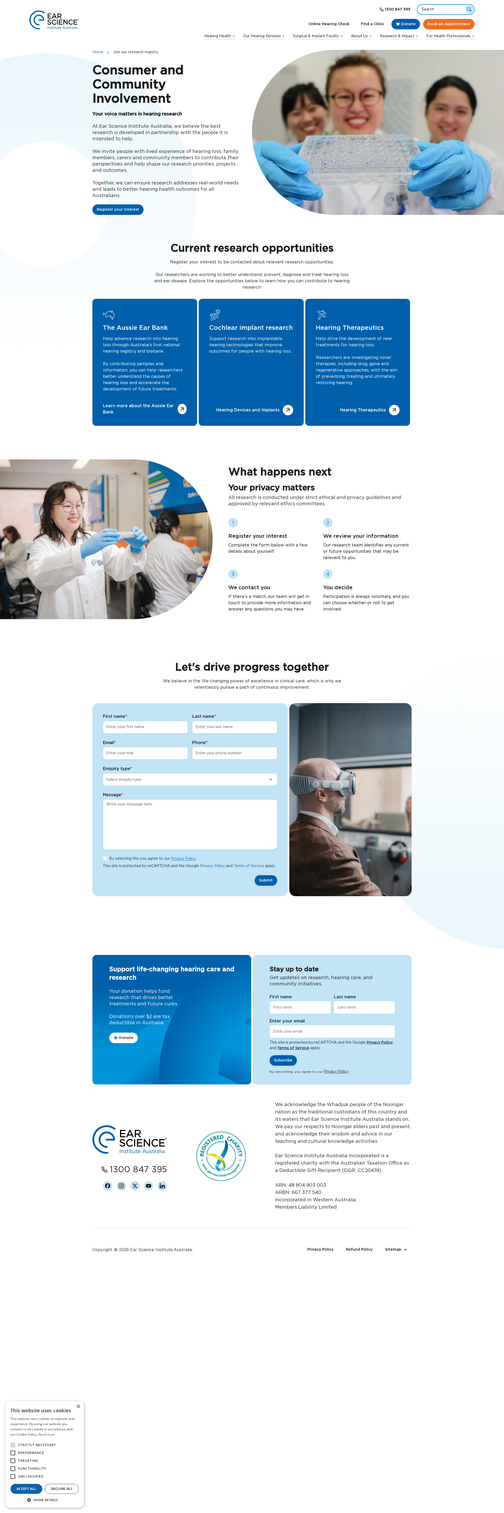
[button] (44, 1500)
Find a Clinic (372, 24)
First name (115, 716)
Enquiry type (117, 769)
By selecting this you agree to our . (152, 859)
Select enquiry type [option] (123, 780)
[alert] (44, 1454)
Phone (200, 743)
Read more (47, 1434)
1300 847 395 (398, 9)
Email (109, 743)
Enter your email (287, 1021)
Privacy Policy (183, 859)
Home (97, 52)
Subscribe (283, 1060)
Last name (204, 716)
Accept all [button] (26, 1489)
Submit (266, 880)
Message (113, 795)
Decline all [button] (61, 1489)
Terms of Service (249, 866)
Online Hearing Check (328, 24)
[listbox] (190, 779)
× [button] (78, 1407)
